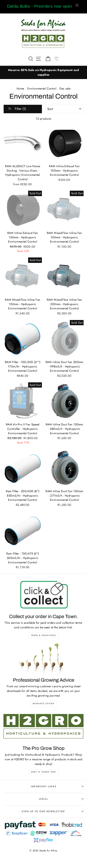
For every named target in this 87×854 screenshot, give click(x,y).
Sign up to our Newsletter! (43, 811)
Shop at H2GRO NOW (43, 772)
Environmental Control (41, 88)
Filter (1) (20, 108)
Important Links (43, 786)
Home (20, 88)
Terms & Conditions (43, 635)
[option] (43, 72)
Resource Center (43, 703)
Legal (43, 798)
